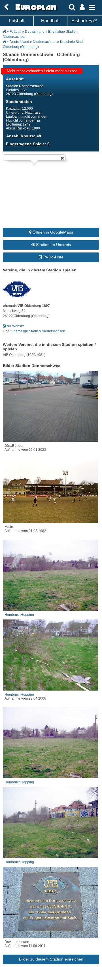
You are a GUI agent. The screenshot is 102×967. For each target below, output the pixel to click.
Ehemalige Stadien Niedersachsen (38, 331)
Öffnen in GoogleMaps (52, 232)
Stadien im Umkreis (53, 244)
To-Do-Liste (52, 257)
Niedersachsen (44, 42)
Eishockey (82, 20)
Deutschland (34, 32)
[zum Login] (6, 7)
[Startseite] (35, 10)
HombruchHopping (19, 615)
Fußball (16, 20)
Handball (50, 20)
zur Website (15, 326)
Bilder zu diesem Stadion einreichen (51, 959)
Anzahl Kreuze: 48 (23, 136)
